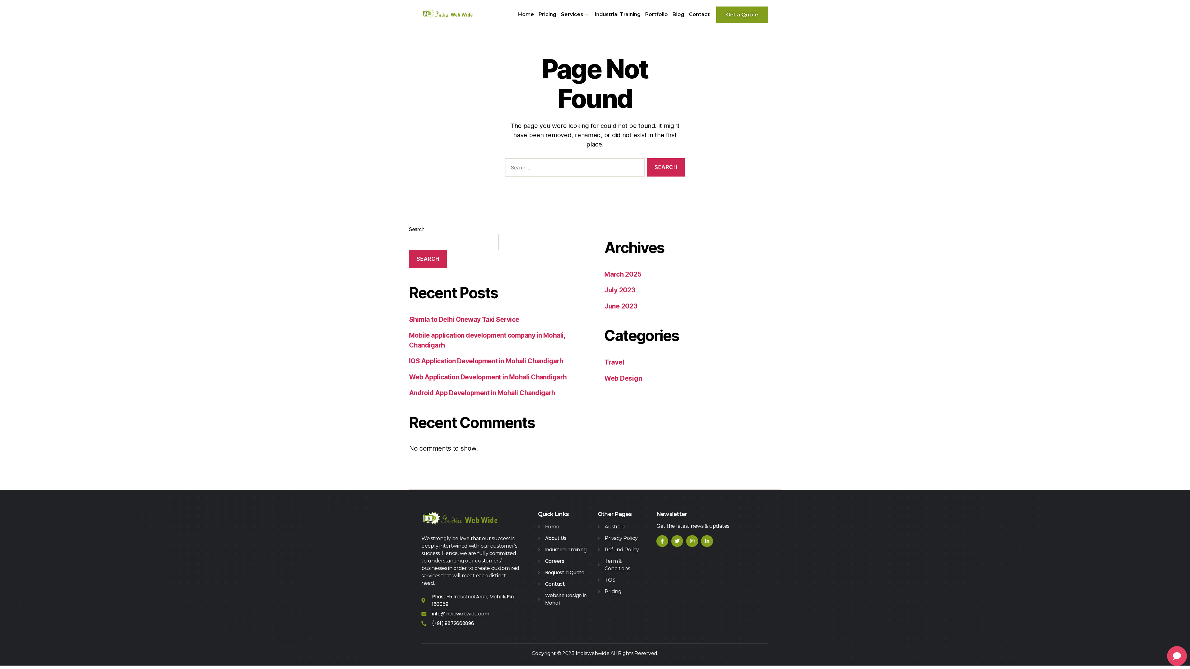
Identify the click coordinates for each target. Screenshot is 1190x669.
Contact (699, 14)
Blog (678, 14)
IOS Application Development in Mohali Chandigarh (486, 361)
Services (572, 14)
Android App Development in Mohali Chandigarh (482, 393)
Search (416, 229)
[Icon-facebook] (662, 541)
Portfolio (656, 14)
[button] (742, 15)
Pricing (547, 14)
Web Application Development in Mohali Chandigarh (488, 377)
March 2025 (622, 274)
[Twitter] (677, 541)
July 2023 (619, 290)
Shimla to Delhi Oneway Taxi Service (464, 319)
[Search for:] (574, 168)
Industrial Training (618, 14)
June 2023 (620, 306)
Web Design (623, 378)
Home (526, 14)
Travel (614, 362)
